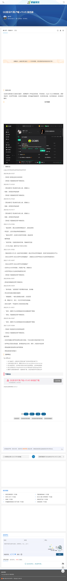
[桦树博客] (33, 2)
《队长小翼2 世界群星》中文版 (44, 497)
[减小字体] (58, 30)
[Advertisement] (33, 46)
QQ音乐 (16, 418)
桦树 (10, 16)
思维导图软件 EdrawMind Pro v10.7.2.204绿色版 (51, 456)
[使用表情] (21, 554)
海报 (39, 414)
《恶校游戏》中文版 (41, 502)
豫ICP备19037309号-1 (8, 578)
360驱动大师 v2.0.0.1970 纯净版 (12, 456)
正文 (15, 30)
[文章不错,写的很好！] (11, 554)
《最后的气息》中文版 (42, 499)
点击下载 (57, 380)
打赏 (27, 414)
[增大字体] (63, 30)
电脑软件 (10, 30)
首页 (5, 30)
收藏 (22, 414)
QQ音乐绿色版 (48, 418)
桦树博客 (3, 572)
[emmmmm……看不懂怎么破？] (13, 554)
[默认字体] (60, 30)
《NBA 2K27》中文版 (10, 497)
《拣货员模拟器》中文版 (11, 494)
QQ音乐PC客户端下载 (37, 418)
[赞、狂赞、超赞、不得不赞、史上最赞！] (15, 554)
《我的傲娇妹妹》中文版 (42, 494)
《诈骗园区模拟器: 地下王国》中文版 (14, 502)
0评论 (26, 18)
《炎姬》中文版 (9, 499)
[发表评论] (63, 567)
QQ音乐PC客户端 (25, 418)
